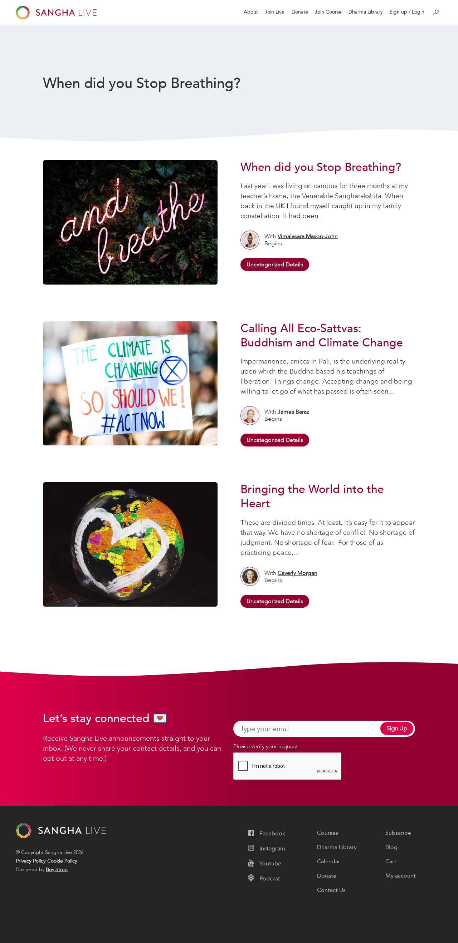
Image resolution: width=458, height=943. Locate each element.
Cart (390, 861)
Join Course (328, 12)
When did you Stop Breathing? (320, 167)
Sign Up (396, 728)
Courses (327, 833)
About (251, 12)
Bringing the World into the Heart (312, 497)
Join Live (274, 12)
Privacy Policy (31, 861)
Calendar (328, 861)
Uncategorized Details (275, 264)
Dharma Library (366, 12)
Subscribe (398, 833)
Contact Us (331, 890)
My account (400, 876)
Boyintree (57, 869)
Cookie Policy (62, 861)
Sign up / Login (407, 12)
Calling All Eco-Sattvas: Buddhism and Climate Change (321, 336)
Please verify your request (265, 746)
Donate (300, 12)
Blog (391, 847)
